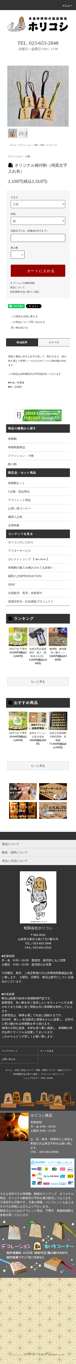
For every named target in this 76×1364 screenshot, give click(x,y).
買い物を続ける (19, 327)
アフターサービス (19, 550)
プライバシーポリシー (51, 1074)
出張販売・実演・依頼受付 (25, 593)
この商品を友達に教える (24, 316)
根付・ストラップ (49, 145)
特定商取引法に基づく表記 (24, 291)
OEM (11, 584)
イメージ (54, 342)
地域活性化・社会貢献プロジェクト (31, 601)
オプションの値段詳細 (22, 283)
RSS (43, 1078)
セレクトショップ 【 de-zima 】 (28, 559)
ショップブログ (31, 1078)
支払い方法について (24, 1070)
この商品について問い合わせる (28, 322)
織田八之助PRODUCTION (24, 576)
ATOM (50, 1078)
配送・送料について (45, 1070)
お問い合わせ (8, 1059)
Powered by (17, 1355)
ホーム (13, 145)
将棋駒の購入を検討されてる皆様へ (31, 567)
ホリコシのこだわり (21, 542)
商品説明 (22, 342)
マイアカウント (10, 1051)
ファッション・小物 (28, 145)
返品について (17, 287)
